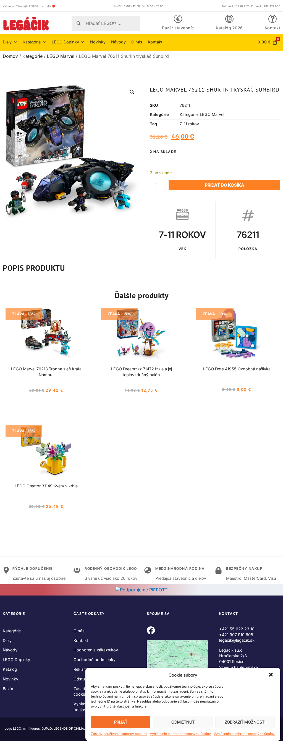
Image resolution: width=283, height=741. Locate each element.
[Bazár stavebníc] (178, 19)
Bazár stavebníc (178, 27)
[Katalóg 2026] (229, 19)
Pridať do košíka (224, 185)
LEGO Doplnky (16, 659)
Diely (7, 640)
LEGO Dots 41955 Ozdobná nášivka (237, 368)
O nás (136, 42)
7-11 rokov (189, 123)
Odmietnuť (183, 722)
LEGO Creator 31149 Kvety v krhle (46, 485)
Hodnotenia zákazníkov (96, 650)
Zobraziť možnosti (245, 722)
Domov (10, 56)
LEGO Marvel (60, 56)
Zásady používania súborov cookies (119, 734)
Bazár (8, 688)
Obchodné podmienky (95, 659)
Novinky (98, 42)
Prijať (120, 722)
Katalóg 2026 (229, 27)
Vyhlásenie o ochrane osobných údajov (180, 734)
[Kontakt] (272, 19)
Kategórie (32, 56)
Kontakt (273, 27)
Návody (118, 42)
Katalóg (10, 669)
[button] (271, 675)
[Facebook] (151, 630)
